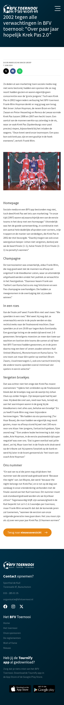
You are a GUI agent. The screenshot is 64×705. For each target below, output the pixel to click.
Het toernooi (10, 627)
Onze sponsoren (12, 632)
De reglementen (12, 637)
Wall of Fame (10, 642)
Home (6, 623)
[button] (6, 71)
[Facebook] (5, 606)
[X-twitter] (21, 606)
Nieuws (7, 647)
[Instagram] (13, 606)
